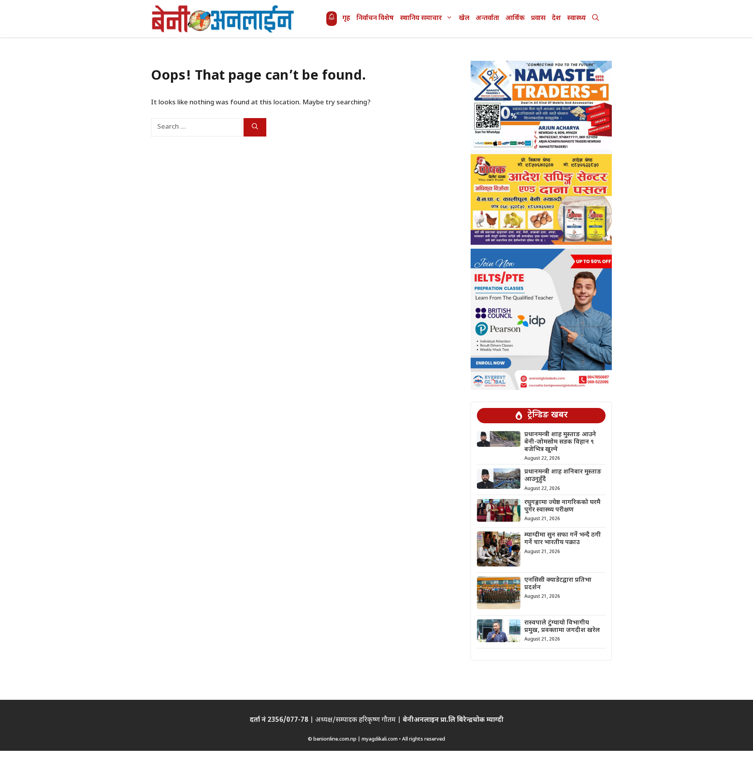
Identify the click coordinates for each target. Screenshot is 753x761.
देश (556, 18)
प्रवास (538, 18)
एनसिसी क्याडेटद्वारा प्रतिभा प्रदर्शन (557, 584)
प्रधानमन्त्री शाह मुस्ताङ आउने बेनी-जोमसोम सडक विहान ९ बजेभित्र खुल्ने (560, 442)
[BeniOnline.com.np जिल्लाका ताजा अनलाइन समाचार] (223, 18)
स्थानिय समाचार (421, 18)
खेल (464, 18)
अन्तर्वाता (487, 18)
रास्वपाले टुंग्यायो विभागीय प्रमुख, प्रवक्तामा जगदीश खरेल (562, 627)
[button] (595, 18)
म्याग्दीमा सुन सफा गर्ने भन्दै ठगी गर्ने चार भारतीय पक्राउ (562, 539)
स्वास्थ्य (576, 18)
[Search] (255, 127)
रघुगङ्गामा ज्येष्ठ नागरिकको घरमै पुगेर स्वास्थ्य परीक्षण (562, 506)
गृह (346, 18)
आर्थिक (515, 18)
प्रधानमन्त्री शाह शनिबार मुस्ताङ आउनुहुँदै (562, 476)
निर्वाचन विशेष (375, 18)
